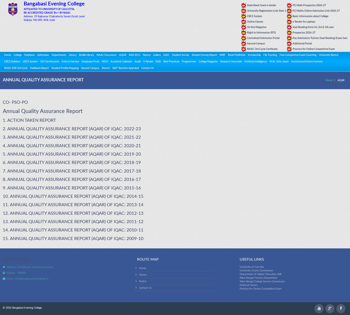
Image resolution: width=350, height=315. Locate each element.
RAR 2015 (134, 55)
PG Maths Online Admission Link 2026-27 (316, 11)
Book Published (236, 55)
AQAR (122, 55)
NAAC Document (106, 55)
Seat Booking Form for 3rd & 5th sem (313, 27)
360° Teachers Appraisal (125, 68)
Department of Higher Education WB (260, 274)
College (18, 55)
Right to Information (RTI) (261, 32)
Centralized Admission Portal (263, 38)
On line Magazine (256, 27)
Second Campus (256, 43)
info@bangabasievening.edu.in (31, 279)
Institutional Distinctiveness (307, 61)
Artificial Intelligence (255, 61)
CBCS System (254, 16)
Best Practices (171, 61)
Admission (43, 55)
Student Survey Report (204, 55)
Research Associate (231, 61)
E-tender (148, 61)
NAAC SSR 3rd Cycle (16, 68)
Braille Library (86, 55)
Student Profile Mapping (65, 68)
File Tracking (270, 55)
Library (73, 55)
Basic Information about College (310, 16)
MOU (105, 61)
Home (7, 55)
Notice (147, 55)
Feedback (29, 55)
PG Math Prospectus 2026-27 (309, 5)
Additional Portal (302, 43)
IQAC (166, 55)
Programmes (189, 61)
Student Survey (180, 55)
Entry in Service (70, 61)
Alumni (106, 68)
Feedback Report (39, 68)
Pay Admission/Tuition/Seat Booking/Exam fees (320, 38)
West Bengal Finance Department (258, 278)
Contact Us (147, 68)
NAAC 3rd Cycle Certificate (262, 49)
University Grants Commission (256, 270)
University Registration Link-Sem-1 (266, 11)
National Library (249, 285)
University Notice (328, 55)
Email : (11, 279)
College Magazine (208, 61)
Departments (59, 55)
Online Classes (255, 22)
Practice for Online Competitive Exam (314, 49)
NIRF (222, 55)
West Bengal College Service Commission (262, 281)
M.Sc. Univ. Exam (279, 61)
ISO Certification (49, 61)
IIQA (158, 61)
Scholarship (254, 55)
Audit (138, 61)
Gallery (157, 55)
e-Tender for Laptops (304, 22)
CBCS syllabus (12, 61)
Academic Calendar (121, 61)
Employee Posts (90, 61)
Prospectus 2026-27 (304, 32)
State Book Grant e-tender (261, 5)
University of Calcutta (252, 267)
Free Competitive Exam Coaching (298, 55)
